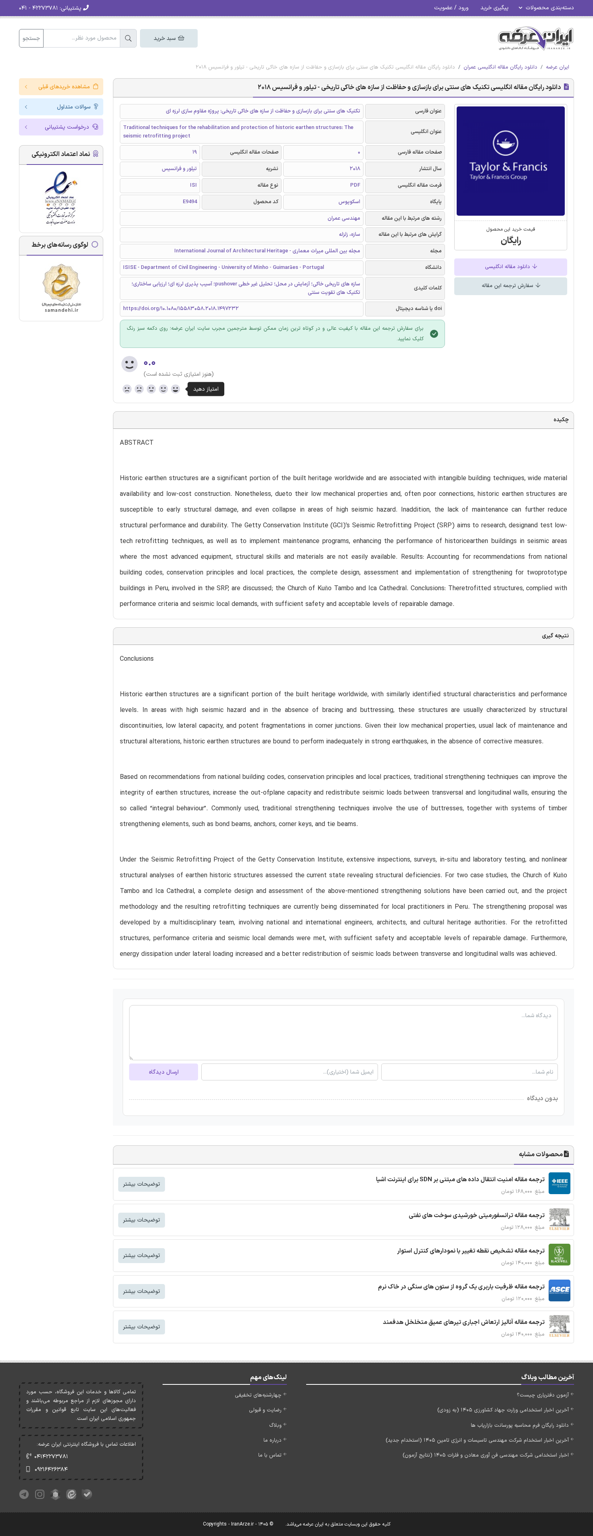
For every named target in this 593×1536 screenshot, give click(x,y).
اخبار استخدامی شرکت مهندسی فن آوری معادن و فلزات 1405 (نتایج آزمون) (486, 1455)
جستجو (31, 38)
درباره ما (272, 1440)
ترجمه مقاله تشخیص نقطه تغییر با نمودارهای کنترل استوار (471, 1251)
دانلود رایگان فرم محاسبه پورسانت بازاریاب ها (520, 1426)
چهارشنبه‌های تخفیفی (258, 1395)
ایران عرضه (557, 67)
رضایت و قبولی (265, 1410)
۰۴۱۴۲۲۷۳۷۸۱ (51, 1457)
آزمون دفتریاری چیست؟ (543, 1395)
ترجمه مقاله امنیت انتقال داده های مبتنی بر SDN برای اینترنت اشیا (460, 1179)
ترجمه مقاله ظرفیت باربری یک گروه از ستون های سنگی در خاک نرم (461, 1287)
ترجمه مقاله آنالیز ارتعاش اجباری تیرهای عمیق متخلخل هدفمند (464, 1322)
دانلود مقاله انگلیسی (508, 267)
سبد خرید (165, 38)
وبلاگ (275, 1426)
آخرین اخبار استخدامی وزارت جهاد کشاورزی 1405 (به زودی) (503, 1410)
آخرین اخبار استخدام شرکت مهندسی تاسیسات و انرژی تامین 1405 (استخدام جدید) (477, 1440)
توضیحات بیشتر (141, 1184)
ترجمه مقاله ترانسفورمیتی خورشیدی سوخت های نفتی (477, 1215)
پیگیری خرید (494, 8)
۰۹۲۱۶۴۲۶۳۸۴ (51, 1469)
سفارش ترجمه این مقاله (508, 286)
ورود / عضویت (451, 8)
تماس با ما (270, 1455)
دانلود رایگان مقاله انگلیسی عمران (500, 67)
